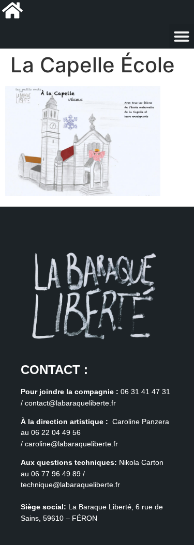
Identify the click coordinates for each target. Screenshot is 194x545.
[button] (181, 36)
